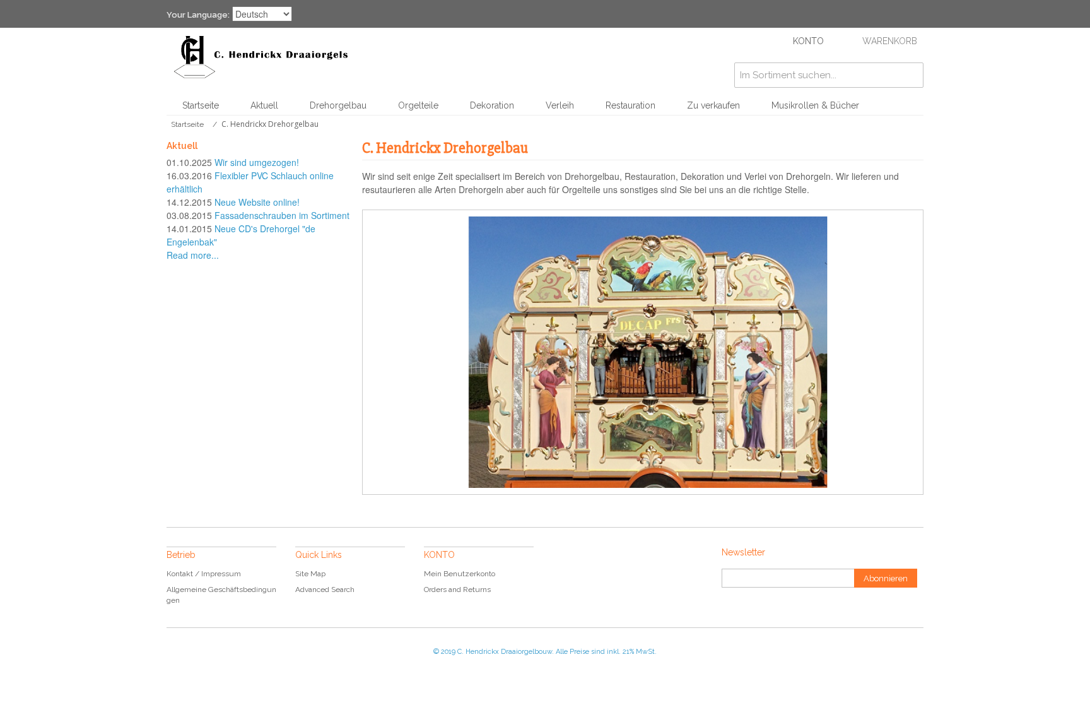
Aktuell (264, 105)
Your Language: (198, 15)
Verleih (560, 105)
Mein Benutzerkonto (459, 573)
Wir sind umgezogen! (256, 162)
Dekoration (492, 105)
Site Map (310, 573)
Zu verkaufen (713, 105)
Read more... (193, 255)
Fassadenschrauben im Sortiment (281, 215)
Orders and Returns (457, 589)
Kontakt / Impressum (204, 573)
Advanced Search (325, 589)
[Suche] (910, 75)
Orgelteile (418, 105)
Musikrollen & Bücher (815, 105)
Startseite (200, 105)
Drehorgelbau (338, 105)
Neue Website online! (257, 202)
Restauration (630, 105)
